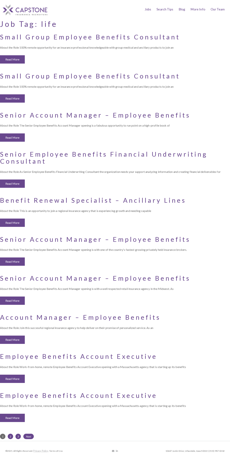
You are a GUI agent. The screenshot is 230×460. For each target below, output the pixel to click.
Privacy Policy (40, 450)
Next (28, 436)
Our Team (218, 9)
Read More (12, 59)
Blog (182, 9)
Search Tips (165, 9)
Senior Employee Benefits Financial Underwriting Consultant (104, 157)
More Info (197, 9)
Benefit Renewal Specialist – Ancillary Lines (93, 200)
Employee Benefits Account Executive (78, 356)
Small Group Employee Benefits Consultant (90, 37)
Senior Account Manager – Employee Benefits (95, 115)
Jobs (148, 9)
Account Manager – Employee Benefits (80, 317)
